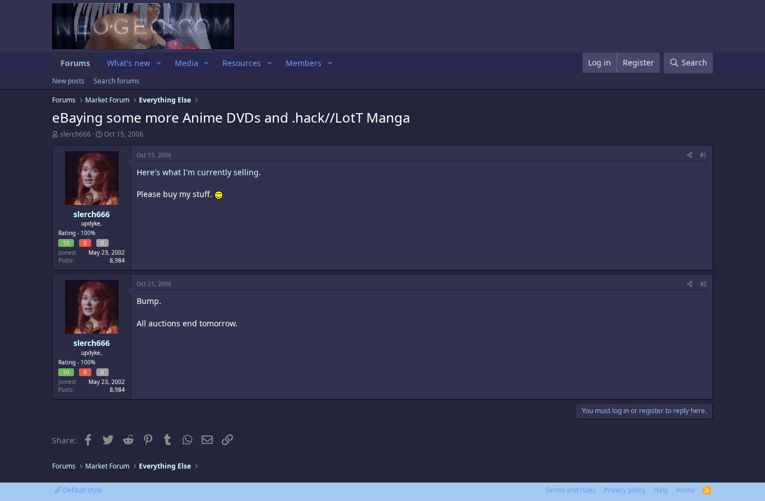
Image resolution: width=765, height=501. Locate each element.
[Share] (689, 155)
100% (88, 233)
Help (661, 490)
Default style (81, 490)
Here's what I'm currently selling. (199, 172)
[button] (158, 63)
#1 (703, 155)
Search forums (116, 81)
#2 (703, 284)
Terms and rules (570, 490)
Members (303, 63)
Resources (241, 63)
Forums (75, 63)
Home (685, 490)
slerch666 (75, 134)
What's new (128, 63)
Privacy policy (625, 490)
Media (186, 63)
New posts (68, 81)
